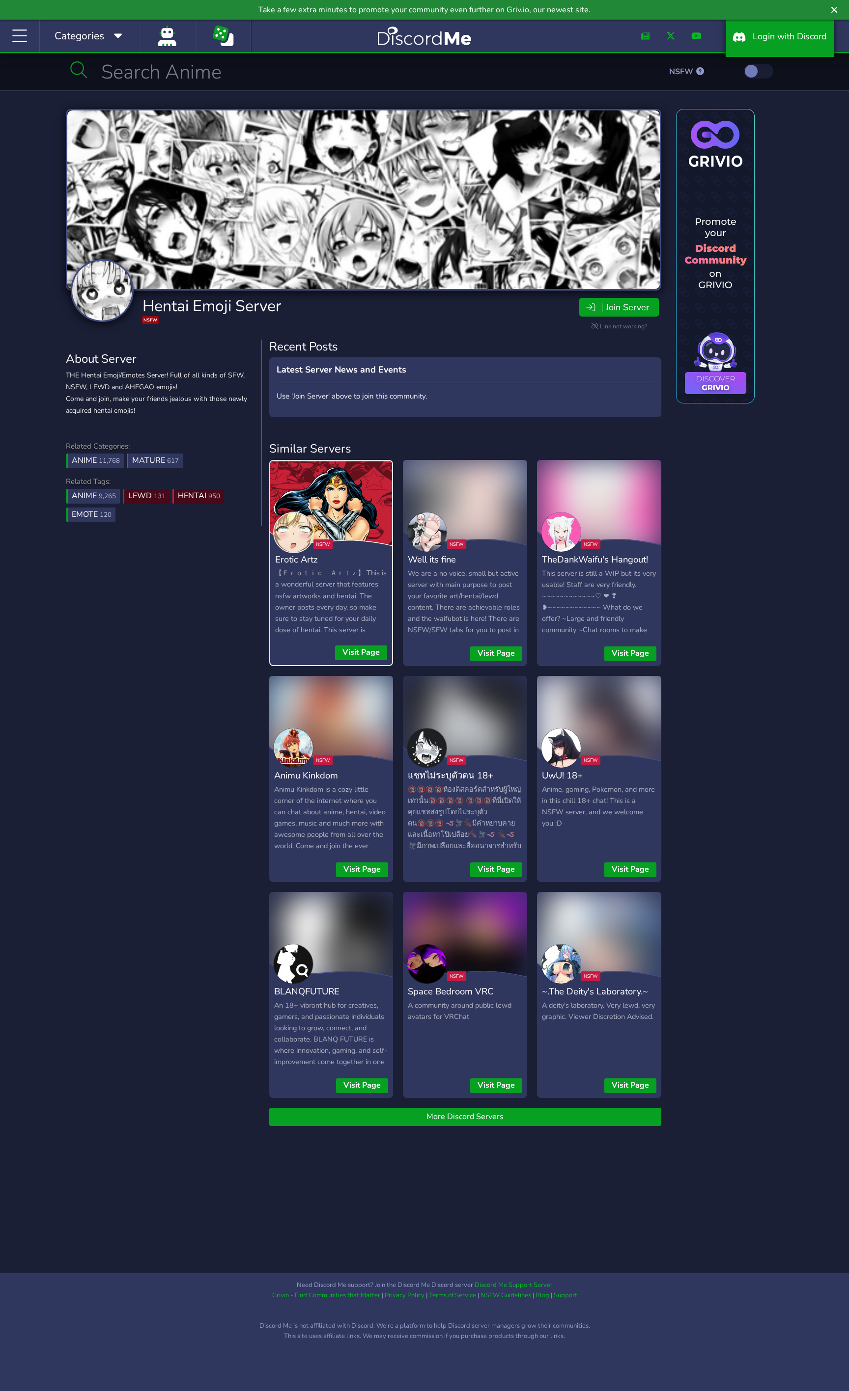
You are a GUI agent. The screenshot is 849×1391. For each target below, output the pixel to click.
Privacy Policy (404, 1295)
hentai (199, 495)
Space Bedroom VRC (450, 991)
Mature (155, 460)
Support (565, 1295)
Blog (542, 1295)
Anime (96, 460)
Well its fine (432, 559)
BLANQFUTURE (307, 991)
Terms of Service (452, 1295)
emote (92, 514)
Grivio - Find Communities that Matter (326, 1295)
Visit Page (361, 652)
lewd (147, 495)
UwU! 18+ (562, 775)
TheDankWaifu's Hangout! (595, 559)
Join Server (627, 307)
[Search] (79, 69)
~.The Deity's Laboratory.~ (595, 991)
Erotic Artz (296, 559)
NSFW (682, 71)
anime (94, 495)
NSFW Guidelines (506, 1295)
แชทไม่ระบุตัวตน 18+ (450, 775)
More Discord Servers (465, 1116)
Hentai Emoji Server (211, 306)
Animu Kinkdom (306, 775)
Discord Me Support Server (514, 1285)
